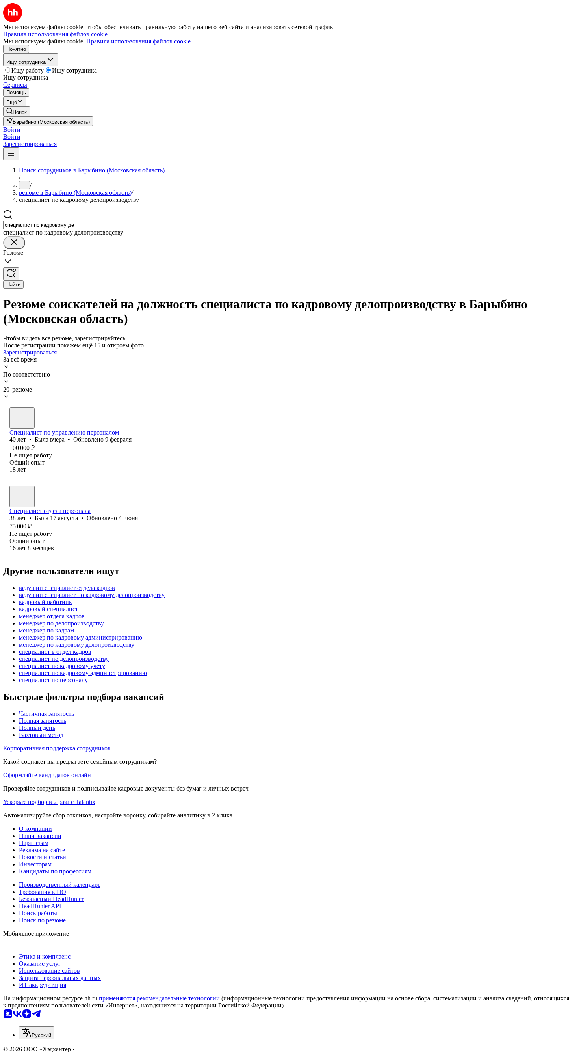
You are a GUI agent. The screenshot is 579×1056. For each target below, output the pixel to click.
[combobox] (39, 225)
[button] (11, 129)
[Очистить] (14, 242)
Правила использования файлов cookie (138, 41)
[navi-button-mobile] (11, 153)
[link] (16, 111)
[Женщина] (22, 418)
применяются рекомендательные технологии (159, 998)
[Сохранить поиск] (11, 273)
